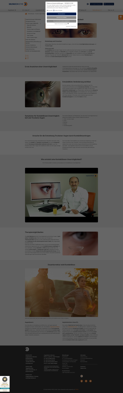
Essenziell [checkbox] (50, 10)
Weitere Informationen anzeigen (61, 23)
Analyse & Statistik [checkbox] (58, 10)
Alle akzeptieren (61, 14)
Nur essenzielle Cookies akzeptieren (61, 21)
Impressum (68, 26)
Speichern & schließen (61, 17)
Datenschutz (73, 26)
